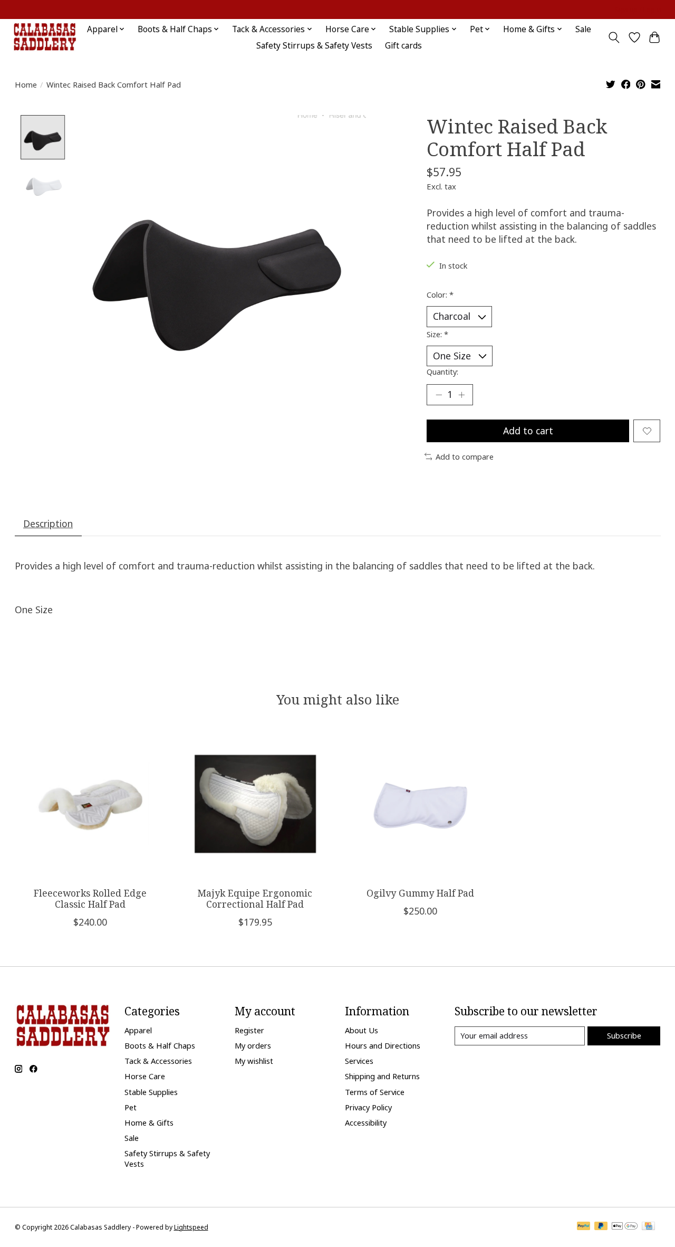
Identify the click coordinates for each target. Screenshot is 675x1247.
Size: (437, 334)
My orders (253, 1045)
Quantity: (442, 371)
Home (26, 84)
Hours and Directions (382, 1045)
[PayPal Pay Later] (601, 1227)
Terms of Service (374, 1092)
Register (249, 1030)
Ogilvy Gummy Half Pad (420, 893)
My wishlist (254, 1060)
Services (359, 1060)
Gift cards (403, 45)
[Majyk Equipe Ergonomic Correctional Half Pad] (255, 803)
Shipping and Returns (382, 1076)
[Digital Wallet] (625, 1227)
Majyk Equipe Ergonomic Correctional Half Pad (255, 898)
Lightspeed (191, 1227)
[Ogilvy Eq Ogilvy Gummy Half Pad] (420, 803)
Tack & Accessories (158, 1060)
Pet (130, 1107)
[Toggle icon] (613, 37)
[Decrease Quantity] (438, 394)
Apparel (138, 1030)
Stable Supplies (151, 1092)
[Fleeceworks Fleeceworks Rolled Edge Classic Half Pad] (90, 803)
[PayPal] (584, 1227)
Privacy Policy (368, 1107)
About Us (361, 1030)
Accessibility (366, 1122)
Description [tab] (48, 523)
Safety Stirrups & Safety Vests (314, 45)
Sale (583, 29)
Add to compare (465, 456)
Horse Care (144, 1076)
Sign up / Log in (638, 9)
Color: (440, 294)
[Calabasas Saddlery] (44, 37)
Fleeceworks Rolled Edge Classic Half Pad (89, 898)
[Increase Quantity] (461, 394)
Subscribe (624, 1035)
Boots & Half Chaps (159, 1045)
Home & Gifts (148, 1122)
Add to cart (528, 430)
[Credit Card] (648, 1227)
